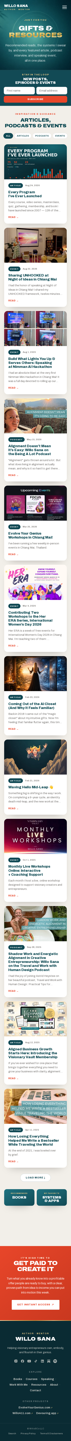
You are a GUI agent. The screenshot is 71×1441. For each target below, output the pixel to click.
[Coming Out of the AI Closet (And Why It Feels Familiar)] (35, 673)
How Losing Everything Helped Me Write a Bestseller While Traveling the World (33, 1140)
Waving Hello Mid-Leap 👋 (30, 787)
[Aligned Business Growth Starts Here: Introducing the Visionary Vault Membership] (35, 1018)
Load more (35, 1177)
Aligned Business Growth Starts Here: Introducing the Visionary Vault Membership (32, 1053)
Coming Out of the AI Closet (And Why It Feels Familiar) (32, 706)
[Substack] (48, 1361)
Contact (35, 1390)
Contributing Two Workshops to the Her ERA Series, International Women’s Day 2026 (30, 618)
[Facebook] (22, 1361)
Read (13, 217)
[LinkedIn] (42, 1361)
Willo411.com (22, 1413)
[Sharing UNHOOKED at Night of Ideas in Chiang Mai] (35, 245)
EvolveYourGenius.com (35, 1407)
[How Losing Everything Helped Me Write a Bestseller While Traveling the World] (35, 1106)
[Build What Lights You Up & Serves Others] (35, 328)
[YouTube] (29, 1361)
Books (17, 1379)
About (54, 1384)
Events (60, 136)
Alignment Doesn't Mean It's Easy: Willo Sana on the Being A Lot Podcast (29, 450)
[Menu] (65, 7)
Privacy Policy (28, 1433)
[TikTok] (36, 1361)
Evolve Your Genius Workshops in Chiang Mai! (30, 535)
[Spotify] (55, 1361)
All (8, 136)
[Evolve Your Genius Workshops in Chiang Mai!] (35, 503)
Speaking (47, 1379)
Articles (23, 136)
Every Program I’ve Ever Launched (25, 194)
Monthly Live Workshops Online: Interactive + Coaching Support (29, 870)
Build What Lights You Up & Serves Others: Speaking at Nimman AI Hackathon (31, 363)
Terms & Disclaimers (51, 1433)
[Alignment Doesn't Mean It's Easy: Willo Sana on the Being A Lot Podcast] (35, 415)
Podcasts (42, 136)
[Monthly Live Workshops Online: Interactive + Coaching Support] (35, 836)
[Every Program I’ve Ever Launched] (35, 161)
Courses (31, 1379)
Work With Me (18, 1384)
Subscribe (35, 99)
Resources (38, 1384)
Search (12, 1433)
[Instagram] (16, 1361)
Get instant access (35, 1304)
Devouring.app (47, 1413)
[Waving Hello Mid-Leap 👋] (35, 757)
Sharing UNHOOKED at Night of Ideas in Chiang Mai (32, 277)
